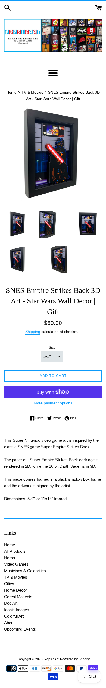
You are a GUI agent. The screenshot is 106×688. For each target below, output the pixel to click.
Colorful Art (14, 616)
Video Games (16, 564)
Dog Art (10, 603)
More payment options (53, 403)
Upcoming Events (20, 629)
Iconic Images (16, 609)
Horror (9, 557)
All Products (15, 551)
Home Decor (15, 590)
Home (9, 544)
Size (52, 347)
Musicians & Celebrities (25, 570)
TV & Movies (15, 577)
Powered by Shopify (75, 659)
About (9, 622)
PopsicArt (51, 659)
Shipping (32, 331)
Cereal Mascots (18, 596)
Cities (9, 583)
